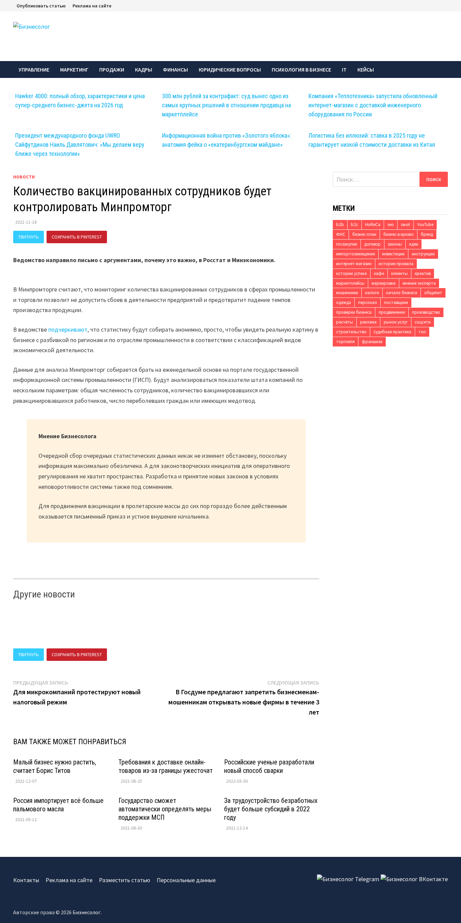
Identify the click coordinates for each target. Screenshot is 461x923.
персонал (367, 302)
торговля (345, 341)
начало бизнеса (401, 293)
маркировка (384, 283)
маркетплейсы (350, 283)
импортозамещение (355, 254)
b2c (354, 224)
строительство (351, 332)
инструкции (423, 254)
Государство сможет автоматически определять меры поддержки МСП (164, 808)
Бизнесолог (87, 912)
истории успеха (351, 273)
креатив (423, 273)
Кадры (143, 69)
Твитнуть (28, 237)
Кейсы (365, 69)
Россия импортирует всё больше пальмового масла (58, 804)
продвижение (392, 312)
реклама (368, 322)
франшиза (372, 341)
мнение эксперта (419, 283)
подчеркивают (67, 329)
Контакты (26, 880)
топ (422, 332)
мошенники (347, 293)
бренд (427, 234)
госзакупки (346, 244)
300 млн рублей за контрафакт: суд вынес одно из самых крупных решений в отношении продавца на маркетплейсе (226, 105)
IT (344, 69)
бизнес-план (364, 234)
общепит (433, 293)
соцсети (423, 322)
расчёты (344, 322)
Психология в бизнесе (301, 69)
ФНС (340, 234)
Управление (34, 69)
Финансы (175, 69)
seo (390, 224)
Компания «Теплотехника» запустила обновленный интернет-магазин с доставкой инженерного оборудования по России (372, 105)
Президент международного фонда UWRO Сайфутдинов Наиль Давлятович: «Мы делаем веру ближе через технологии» (79, 144)
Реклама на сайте (92, 6)
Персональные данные (186, 880)
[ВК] (446, 5)
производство (426, 312)
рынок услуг (396, 322)
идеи (413, 244)
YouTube (425, 224)
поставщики (396, 302)
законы (395, 244)
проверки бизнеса (354, 312)
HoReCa (372, 224)
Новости (24, 177)
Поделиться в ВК (134, 237)
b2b (340, 224)
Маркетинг (74, 69)
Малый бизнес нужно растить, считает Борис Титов (54, 766)
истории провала (396, 264)
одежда (343, 302)
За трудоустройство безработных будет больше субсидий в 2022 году (271, 808)
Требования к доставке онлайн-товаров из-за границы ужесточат (165, 766)
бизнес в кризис (398, 234)
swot (405, 224)
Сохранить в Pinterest (77, 237)
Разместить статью (124, 880)
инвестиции (393, 254)
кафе (379, 273)
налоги (372, 293)
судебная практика (392, 332)
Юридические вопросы (230, 69)
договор (372, 244)
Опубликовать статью (41, 6)
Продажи (111, 69)
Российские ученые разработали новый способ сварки (269, 766)
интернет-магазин (354, 264)
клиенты (399, 273)
